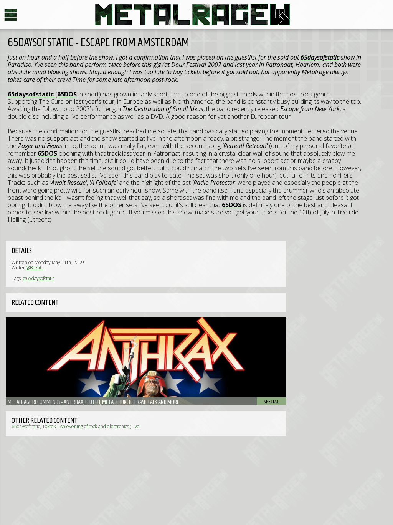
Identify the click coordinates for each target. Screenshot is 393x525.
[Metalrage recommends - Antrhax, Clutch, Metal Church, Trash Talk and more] (146, 361)
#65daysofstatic (38, 278)
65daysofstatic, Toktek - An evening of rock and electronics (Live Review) (76, 429)
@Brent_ (34, 267)
